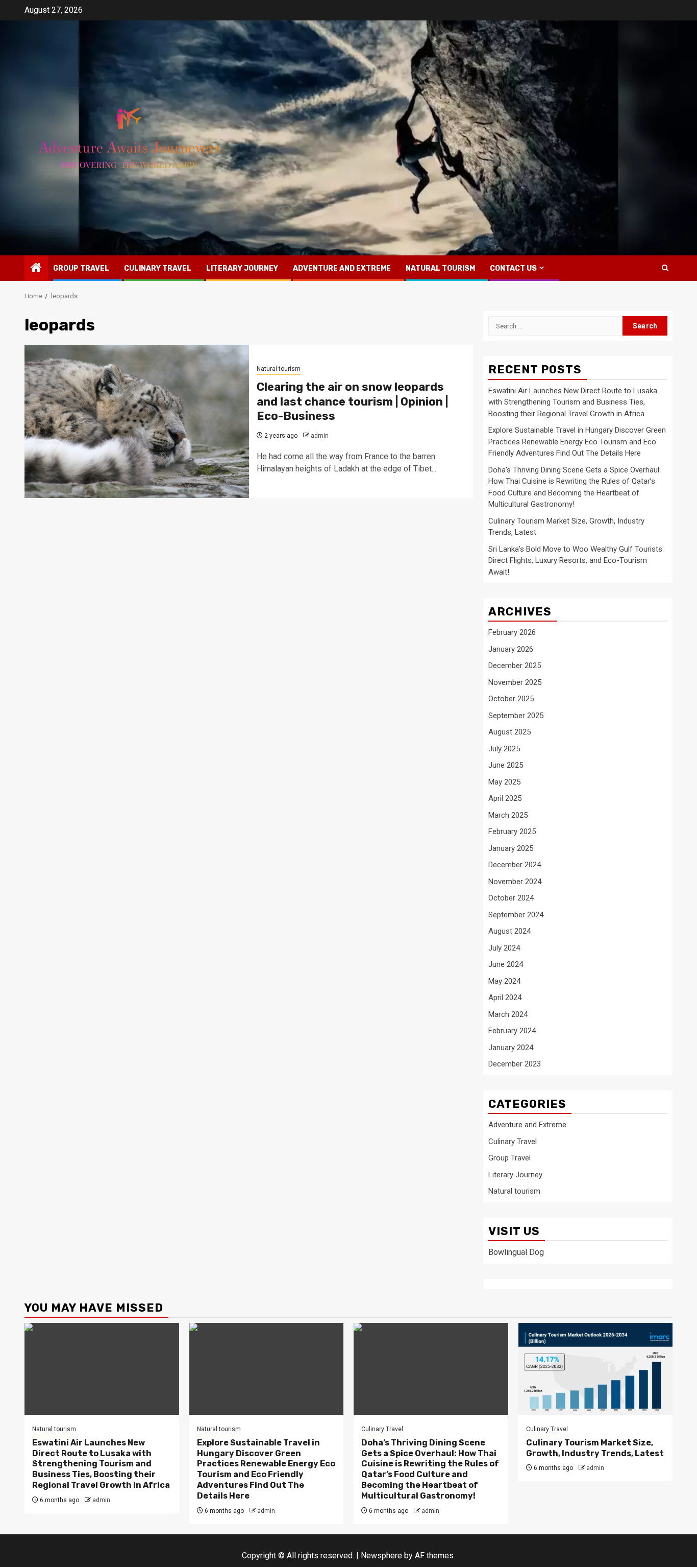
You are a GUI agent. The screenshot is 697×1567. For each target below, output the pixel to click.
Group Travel (81, 268)
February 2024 (512, 1030)
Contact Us (513, 268)
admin (320, 435)
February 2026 (512, 632)
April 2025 (504, 798)
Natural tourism (440, 268)
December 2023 (514, 1064)
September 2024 (515, 914)
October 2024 (511, 898)
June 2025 (505, 765)
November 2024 (514, 881)
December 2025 (514, 665)
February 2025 (512, 831)
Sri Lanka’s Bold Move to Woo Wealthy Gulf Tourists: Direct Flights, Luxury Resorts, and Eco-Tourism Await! (576, 560)
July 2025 (504, 748)
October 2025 (511, 698)
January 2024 (510, 1047)
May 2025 (504, 782)
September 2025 (515, 715)
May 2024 (504, 981)
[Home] (36, 269)
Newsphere (381, 1555)
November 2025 (514, 682)
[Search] (665, 268)
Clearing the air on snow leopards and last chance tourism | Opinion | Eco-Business (352, 401)
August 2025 (509, 732)
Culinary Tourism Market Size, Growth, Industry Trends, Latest (595, 1448)
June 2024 (505, 964)
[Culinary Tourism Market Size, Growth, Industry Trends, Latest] (595, 1369)
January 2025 (510, 848)
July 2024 (504, 948)
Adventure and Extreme (342, 268)
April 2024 (504, 997)
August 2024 (509, 931)
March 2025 (508, 815)
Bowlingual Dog (516, 1252)
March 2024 (508, 1014)
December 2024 (514, 864)
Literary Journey (242, 268)
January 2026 (510, 649)
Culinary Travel (157, 268)
